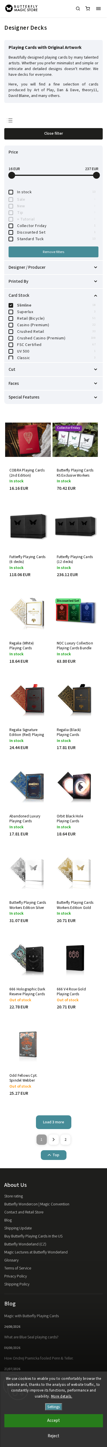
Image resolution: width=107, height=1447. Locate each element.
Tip (56, 213)
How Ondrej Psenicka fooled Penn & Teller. (38, 1358)
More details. (61, 1396)
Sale (56, 199)
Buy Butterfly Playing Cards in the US (33, 1236)
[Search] (78, 8)
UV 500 (56, 351)
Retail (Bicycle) (56, 318)
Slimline (56, 305)
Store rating (13, 1196)
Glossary (11, 1260)
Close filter (53, 133)
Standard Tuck (56, 239)
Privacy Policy (15, 1276)
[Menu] (98, 8)
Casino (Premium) (56, 325)
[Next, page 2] (54, 1139)
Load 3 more (53, 1122)
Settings (53, 1407)
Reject (53, 1436)
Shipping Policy (16, 1284)
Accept (53, 1421)
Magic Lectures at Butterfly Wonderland (36, 1252)
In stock (56, 192)
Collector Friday (56, 226)
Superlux (56, 312)
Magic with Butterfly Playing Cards (31, 1316)
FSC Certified (56, 345)
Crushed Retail (56, 332)
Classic (56, 358)
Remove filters (53, 251)
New (56, 206)
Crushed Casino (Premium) (56, 338)
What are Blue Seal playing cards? (31, 1337)
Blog (8, 1220)
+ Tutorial (56, 219)
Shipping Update (18, 1228)
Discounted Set (56, 232)
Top (56, 1155)
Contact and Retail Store (23, 1212)
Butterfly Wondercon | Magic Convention (36, 1204)
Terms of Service (17, 1268)
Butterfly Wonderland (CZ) (25, 1244)
